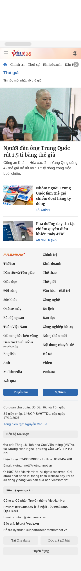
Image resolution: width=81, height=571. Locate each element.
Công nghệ (51, 300)
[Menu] (6, 53)
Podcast (49, 372)
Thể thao (50, 273)
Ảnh (6, 363)
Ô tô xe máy (12, 309)
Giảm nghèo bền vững (20, 336)
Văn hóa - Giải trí (56, 291)
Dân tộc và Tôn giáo (19, 273)
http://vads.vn (27, 523)
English (9, 354)
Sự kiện (60, 392)
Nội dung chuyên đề (58, 345)
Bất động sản (13, 318)
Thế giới (49, 282)
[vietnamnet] (21, 55)
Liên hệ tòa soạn (17, 434)
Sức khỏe (10, 300)
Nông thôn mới (55, 336)
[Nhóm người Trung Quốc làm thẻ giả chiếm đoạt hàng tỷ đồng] (18, 195)
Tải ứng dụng (20, 540)
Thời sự (34, 64)
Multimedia (12, 372)
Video (47, 363)
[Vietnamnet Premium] (14, 256)
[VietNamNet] (5, 65)
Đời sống (10, 291)
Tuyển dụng (40, 551)
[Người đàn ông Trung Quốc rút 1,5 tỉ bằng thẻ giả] (40, 114)
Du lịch (48, 309)
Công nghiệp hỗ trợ (58, 327)
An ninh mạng (46, 240)
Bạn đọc (49, 318)
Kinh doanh (52, 64)
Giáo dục (10, 282)
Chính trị (17, 64)
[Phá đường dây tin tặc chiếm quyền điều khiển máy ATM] (18, 230)
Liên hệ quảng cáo (19, 490)
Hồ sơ (47, 354)
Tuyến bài (21, 392)
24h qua (9, 381)
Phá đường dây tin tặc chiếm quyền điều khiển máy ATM (55, 228)
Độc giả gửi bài (59, 540)
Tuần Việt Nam (15, 327)
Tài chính (43, 209)
